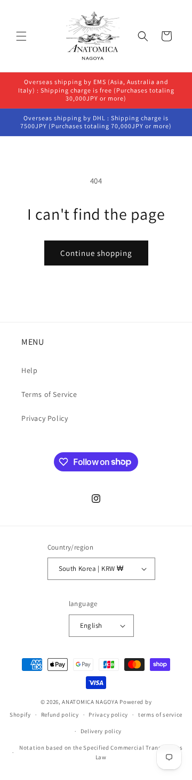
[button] (21, 36)
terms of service (160, 714)
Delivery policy (101, 731)
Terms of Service (49, 394)
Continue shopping (96, 253)
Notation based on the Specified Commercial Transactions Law (101, 752)
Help (29, 370)
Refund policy (60, 714)
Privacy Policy (44, 418)
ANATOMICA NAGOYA (90, 702)
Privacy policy (108, 714)
